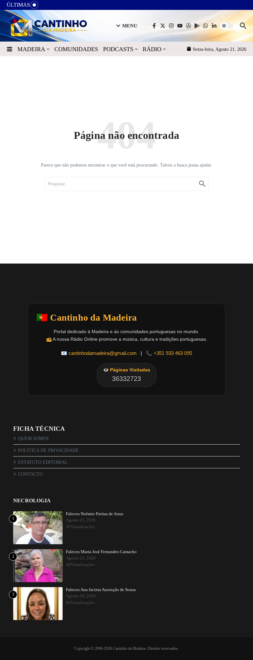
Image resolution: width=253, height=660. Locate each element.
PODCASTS (118, 49)
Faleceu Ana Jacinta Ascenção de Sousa (101, 589)
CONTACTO (30, 474)
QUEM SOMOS (33, 438)
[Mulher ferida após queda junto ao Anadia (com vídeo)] (48, 6)
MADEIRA (31, 49)
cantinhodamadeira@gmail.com (103, 353)
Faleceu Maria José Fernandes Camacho (101, 551)
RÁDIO (152, 49)
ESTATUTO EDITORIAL (43, 462)
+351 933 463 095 (173, 353)
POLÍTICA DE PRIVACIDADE (48, 450)
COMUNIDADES (76, 49)
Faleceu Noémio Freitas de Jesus (94, 513)
